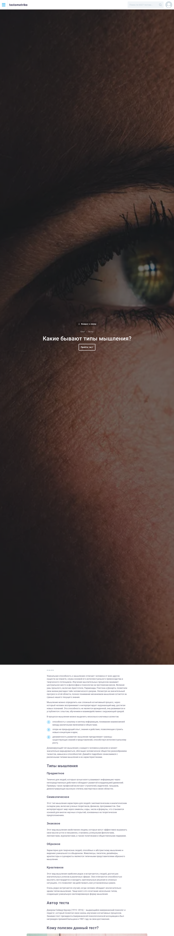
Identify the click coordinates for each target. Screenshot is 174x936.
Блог (83, 331)
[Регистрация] (168, 4)
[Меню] (3, 4)
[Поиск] (160, 4)
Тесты (90, 331)
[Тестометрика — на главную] (18, 5)
